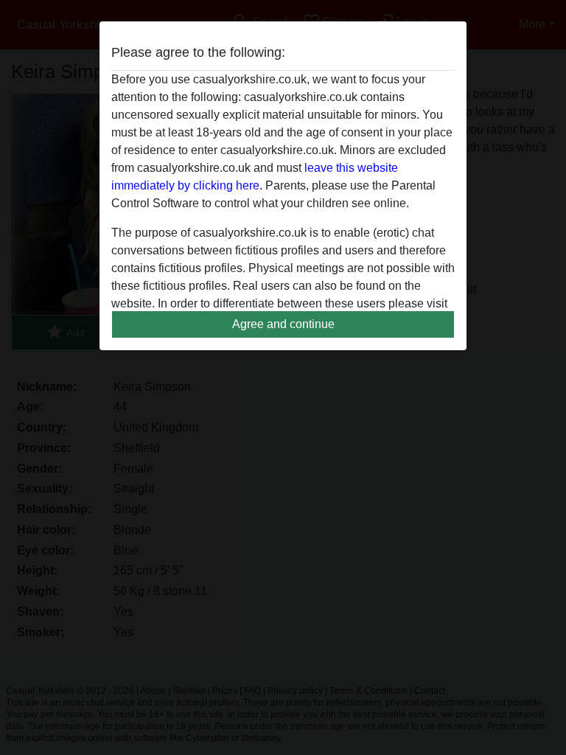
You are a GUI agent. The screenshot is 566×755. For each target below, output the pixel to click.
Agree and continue (283, 324)
